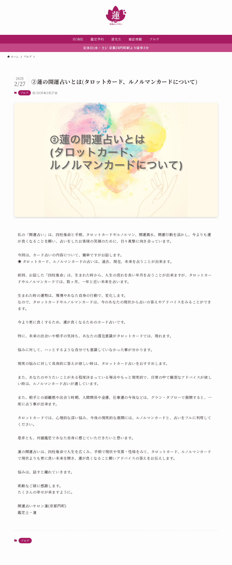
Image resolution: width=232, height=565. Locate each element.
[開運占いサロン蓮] (116, 15)
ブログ (24, 93)
